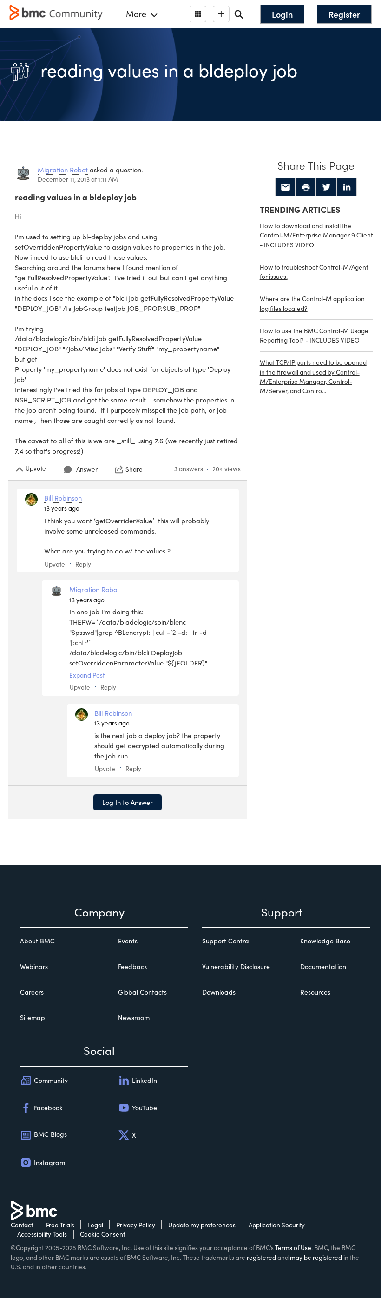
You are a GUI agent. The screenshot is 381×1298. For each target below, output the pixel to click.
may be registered (316, 1257)
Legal (95, 1224)
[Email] (285, 187)
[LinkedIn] (346, 187)
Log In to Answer (127, 802)
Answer (87, 469)
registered (261, 1257)
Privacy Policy (135, 1224)
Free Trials (60, 1224)
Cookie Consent (102, 1234)
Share (134, 469)
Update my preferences (202, 1224)
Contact (22, 1224)
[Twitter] (326, 187)
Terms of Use (293, 1247)
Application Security (277, 1224)
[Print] (305, 187)
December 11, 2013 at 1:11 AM (78, 179)
